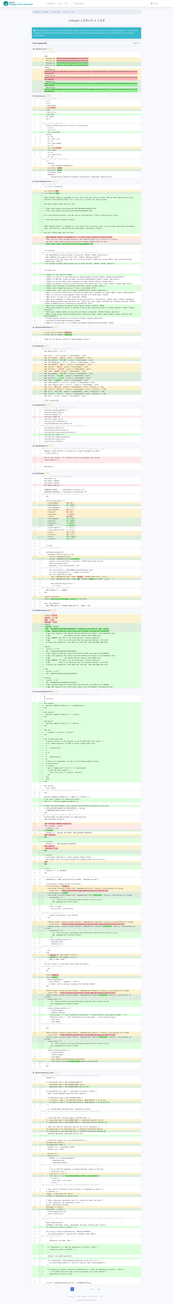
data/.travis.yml (40, 96)
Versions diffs (55, 12)
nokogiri (46, 12)
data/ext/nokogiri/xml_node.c (44, 1072)
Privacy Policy (93, 1296)
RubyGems (37, 12)
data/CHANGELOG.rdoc (43, 181)
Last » (99, 1289)
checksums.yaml (40, 49)
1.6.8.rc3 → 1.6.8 (68, 12)
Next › (92, 1289)
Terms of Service (82, 1296)
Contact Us (71, 1296)
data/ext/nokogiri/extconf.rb (44, 691)
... (88, 1288)
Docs (101, 1296)
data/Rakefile (39, 473)
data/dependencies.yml (42, 610)
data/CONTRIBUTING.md (43, 327)
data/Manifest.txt (40, 405)
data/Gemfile (39, 346)
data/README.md (41, 446)
